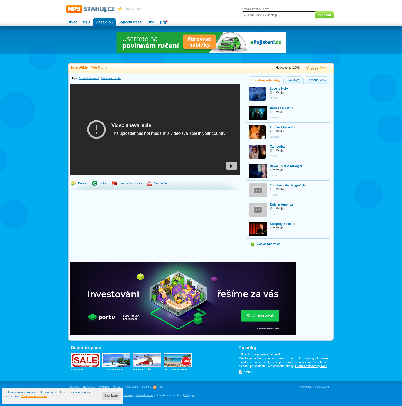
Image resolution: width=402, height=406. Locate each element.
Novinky (293, 80)
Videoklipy (100, 20)
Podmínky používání (34, 396)
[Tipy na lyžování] (147, 360)
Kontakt (117, 386)
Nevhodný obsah (130, 183)
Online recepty (124, 395)
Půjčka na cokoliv (111, 78)
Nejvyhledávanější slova (255, 8)
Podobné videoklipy (265, 80)
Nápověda (89, 386)
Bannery (146, 386)
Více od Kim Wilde (268, 244)
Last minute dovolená (175, 369)
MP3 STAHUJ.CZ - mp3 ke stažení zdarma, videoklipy (88, 9)
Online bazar (78, 369)
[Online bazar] (85, 360)
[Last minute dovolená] (177, 360)
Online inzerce (144, 395)
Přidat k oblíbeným (131, 8)
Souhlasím (111, 395)
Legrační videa (125, 20)
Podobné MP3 (316, 80)
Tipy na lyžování (142, 369)
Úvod (69, 20)
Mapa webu (131, 386)
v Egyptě (189, 395)
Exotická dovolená (89, 78)
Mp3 (83, 20)
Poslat (82, 183)
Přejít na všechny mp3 (311, 366)
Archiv (248, 372)
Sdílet (103, 183)
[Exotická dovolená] (116, 360)
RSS (160, 386)
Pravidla (74, 386)
